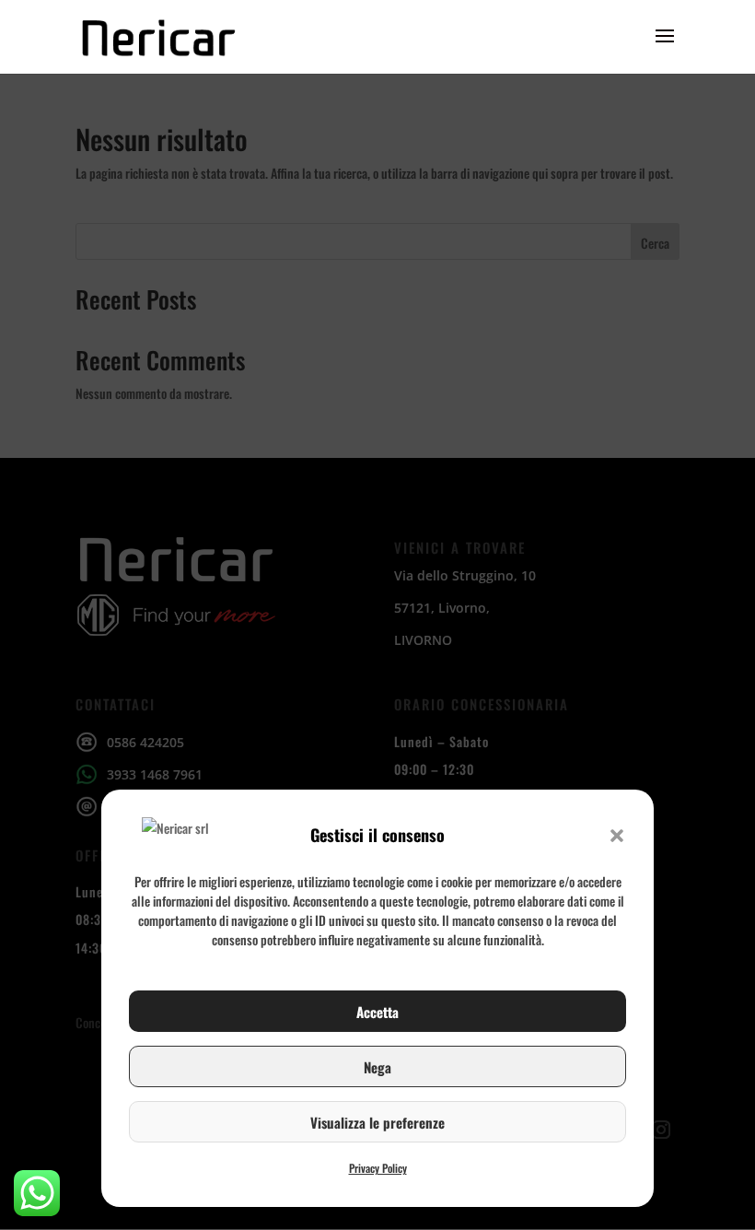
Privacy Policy (378, 1168)
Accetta (377, 1012)
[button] (617, 835)
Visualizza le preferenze (377, 1122)
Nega (377, 1067)
